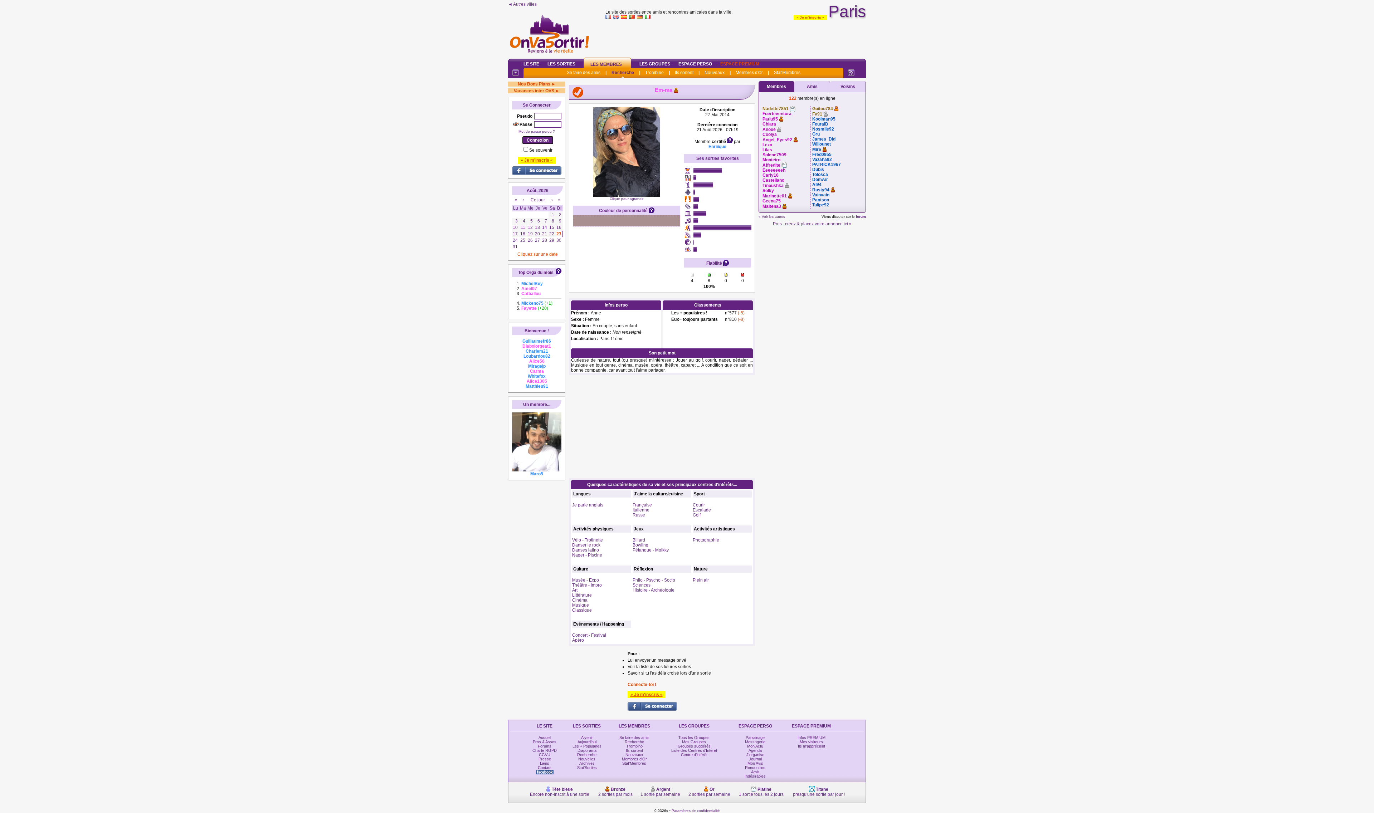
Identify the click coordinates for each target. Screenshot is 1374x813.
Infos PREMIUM (811, 737)
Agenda (755, 750)
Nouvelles (586, 759)
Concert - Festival (589, 635)
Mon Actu (755, 746)
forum (861, 217)
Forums (544, 746)
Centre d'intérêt (694, 755)
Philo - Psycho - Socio (654, 580)
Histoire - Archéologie (653, 590)
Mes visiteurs (811, 742)
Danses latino (585, 550)
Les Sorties (561, 64)
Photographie (706, 540)
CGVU (544, 755)
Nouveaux (715, 72)
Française (642, 505)
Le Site (531, 64)
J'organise (755, 755)
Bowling (640, 545)
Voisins (848, 86)
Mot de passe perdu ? (536, 131)
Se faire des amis (583, 72)
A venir (587, 737)
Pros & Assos (544, 742)
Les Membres (606, 64)
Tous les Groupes (694, 737)
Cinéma (580, 600)
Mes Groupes (694, 742)
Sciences (642, 585)
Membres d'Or (749, 72)
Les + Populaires (586, 746)
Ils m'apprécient (811, 746)
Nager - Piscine (587, 555)
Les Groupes (654, 64)
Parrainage (755, 737)
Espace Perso (695, 64)
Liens (544, 763)
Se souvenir (540, 150)
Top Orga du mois (536, 272)
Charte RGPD (544, 750)
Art (575, 590)
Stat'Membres (787, 72)
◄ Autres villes (522, 4)
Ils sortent (684, 72)
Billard (639, 540)
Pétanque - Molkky (651, 550)
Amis (812, 86)
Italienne (641, 510)
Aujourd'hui (587, 742)
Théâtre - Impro (587, 585)
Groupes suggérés (694, 746)
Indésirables (755, 776)
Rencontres (755, 767)
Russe (639, 515)
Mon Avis (755, 763)
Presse (545, 759)
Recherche (623, 72)
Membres (776, 86)
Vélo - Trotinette (587, 540)
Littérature (582, 595)
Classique (582, 610)
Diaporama (587, 750)
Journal (755, 759)
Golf (697, 515)
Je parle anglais (587, 505)
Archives (587, 763)
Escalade (702, 510)
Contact (544, 767)
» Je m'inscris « (810, 17)
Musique (580, 605)
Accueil (545, 737)
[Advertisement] (735, 37)
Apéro (578, 640)
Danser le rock (586, 545)
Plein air (701, 580)
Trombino (654, 72)
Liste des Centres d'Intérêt (694, 750)
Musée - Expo (585, 580)
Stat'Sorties (587, 767)
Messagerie (755, 742)
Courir (699, 505)
